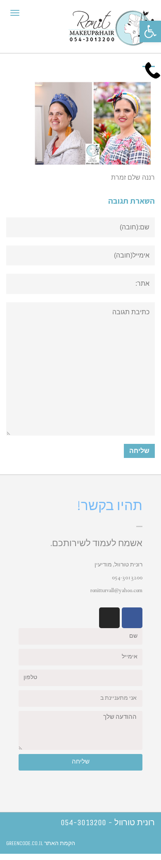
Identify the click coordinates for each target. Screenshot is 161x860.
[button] (150, 31)
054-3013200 (127, 577)
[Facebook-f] (132, 617)
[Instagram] (109, 617)
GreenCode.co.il (24, 843)
